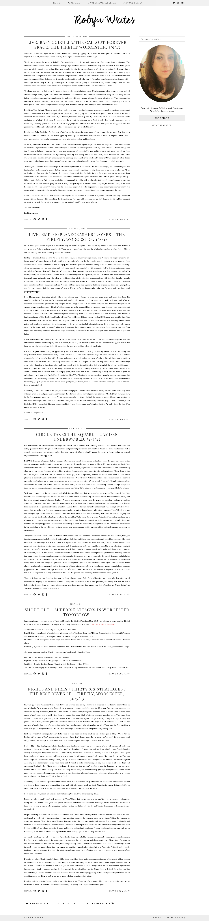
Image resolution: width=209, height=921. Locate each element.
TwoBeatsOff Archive (102, 3)
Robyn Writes (105, 20)
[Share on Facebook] (35, 219)
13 (87, 903)
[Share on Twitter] (39, 219)
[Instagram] (178, 3)
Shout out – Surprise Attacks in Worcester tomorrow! (77, 612)
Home (56, 3)
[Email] (182, 3)
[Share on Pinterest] (43, 219)
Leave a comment (119, 219)
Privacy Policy (133, 3)
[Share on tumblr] (46, 219)
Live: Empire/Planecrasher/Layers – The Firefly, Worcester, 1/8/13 (77, 237)
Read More (162, 118)
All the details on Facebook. (103, 624)
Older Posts (101, 903)
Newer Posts (38, 903)
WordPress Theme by (169, 918)
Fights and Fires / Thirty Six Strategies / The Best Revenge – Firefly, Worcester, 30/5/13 (77, 693)
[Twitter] (174, 3)
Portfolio (74, 3)
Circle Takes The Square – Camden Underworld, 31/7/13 (77, 437)
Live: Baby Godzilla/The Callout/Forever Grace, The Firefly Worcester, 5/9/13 (77, 45)
